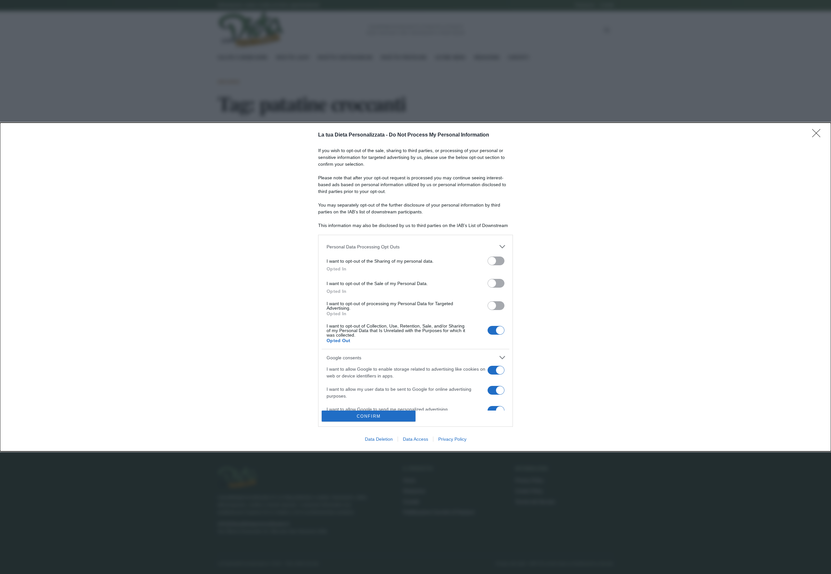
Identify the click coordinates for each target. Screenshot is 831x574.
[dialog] (415, 287)
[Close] (818, 135)
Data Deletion (379, 439)
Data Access (415, 439)
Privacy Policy (452, 439)
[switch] (496, 261)
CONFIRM (369, 416)
